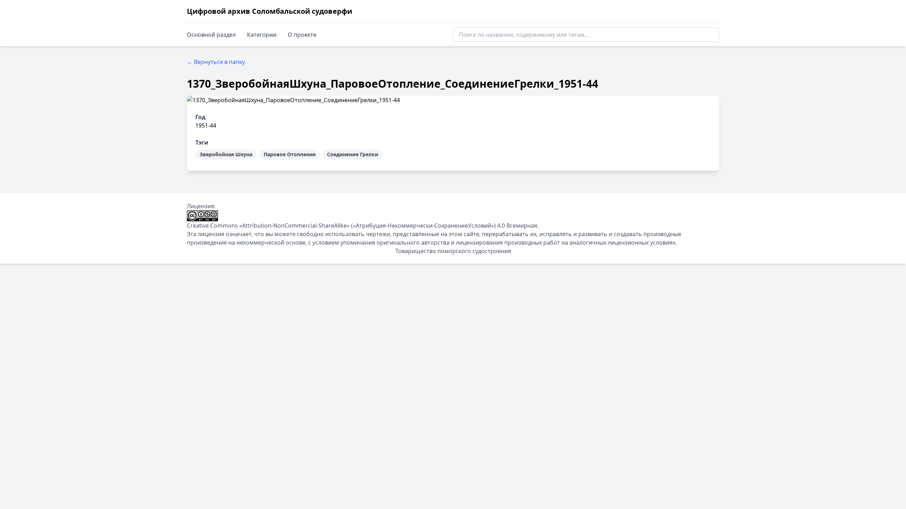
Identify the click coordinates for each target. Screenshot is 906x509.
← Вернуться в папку (216, 62)
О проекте (302, 35)
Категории (261, 35)
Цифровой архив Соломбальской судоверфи (269, 11)
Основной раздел (211, 35)
